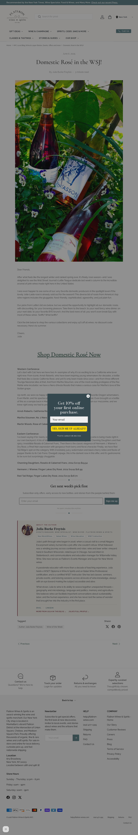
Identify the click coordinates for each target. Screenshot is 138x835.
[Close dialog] (88, 396)
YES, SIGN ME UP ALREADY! (69, 429)
